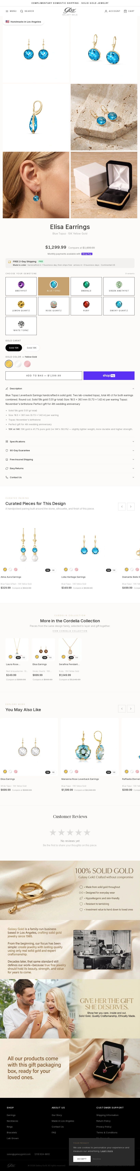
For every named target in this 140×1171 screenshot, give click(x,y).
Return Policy (103, 1121)
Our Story (57, 1115)
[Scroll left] (122, 506)
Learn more (107, 1151)
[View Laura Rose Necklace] (17, 649)
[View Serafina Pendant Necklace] (69, 649)
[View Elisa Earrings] (43, 649)
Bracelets (12, 1132)
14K (53, 570)
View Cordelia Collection (70, 631)
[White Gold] (18, 363)
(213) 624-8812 (42, 1154)
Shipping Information (107, 1115)
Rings (10, 1126)
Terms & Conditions (106, 1132)
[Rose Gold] (27, 363)
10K (47, 570)
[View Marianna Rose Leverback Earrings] (90, 747)
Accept (82, 1159)
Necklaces (12, 1121)
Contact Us (58, 1126)
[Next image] (54, 545)
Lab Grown (13, 1138)
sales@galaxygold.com (19, 1154)
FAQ (54, 1132)
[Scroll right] (131, 506)
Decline (97, 1159)
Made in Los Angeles (63, 1121)
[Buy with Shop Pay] (109, 375)
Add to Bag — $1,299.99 (43, 375)
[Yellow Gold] (8, 363)
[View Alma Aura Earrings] (29, 545)
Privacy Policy (103, 1126)
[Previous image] (4, 545)
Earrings (11, 1115)
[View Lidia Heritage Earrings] (90, 545)
